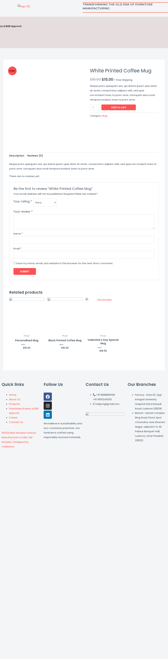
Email (17, 248)
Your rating (22, 201)
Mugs (105, 115)
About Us (14, 399)
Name (18, 233)
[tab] (16, 155)
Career (13, 417)
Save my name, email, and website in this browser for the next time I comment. (64, 263)
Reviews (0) (35, 155)
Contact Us (16, 422)
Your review (23, 211)
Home (12, 394)
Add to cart (118, 107)
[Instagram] (48, 406)
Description (16, 155)
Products (14, 404)
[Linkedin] (48, 415)
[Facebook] (48, 397)
